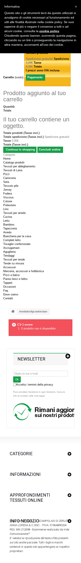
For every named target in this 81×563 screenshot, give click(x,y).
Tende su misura (13, 263)
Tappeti (7, 282)
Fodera (7, 193)
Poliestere (9, 205)
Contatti (8, 298)
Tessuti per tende (14, 259)
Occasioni (9, 286)
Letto (6, 220)
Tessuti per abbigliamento (19, 166)
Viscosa (8, 197)
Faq (5, 290)
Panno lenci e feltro (15, 279)
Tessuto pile (10, 185)
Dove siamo (10, 294)
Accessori (9, 267)
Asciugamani (11, 247)
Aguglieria (9, 251)
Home (7, 158)
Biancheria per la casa (17, 236)
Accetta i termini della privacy (34, 384)
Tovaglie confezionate (16, 244)
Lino (5, 209)
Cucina (7, 216)
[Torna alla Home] (13, 311)
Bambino (8, 224)
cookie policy (49, 31)
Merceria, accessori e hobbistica (23, 271)
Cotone (7, 201)
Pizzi (6, 174)
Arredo (7, 232)
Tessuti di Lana (12, 170)
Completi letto (12, 240)
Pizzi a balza (11, 275)
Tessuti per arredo (14, 213)
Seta (6, 181)
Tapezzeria (10, 228)
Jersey (7, 189)
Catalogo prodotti (13, 162)
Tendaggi (8, 255)
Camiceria (9, 178)
